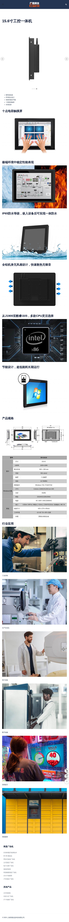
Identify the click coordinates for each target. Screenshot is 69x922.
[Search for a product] (66, 4)
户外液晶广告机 (9, 879)
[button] (32, 88)
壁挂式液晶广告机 (9, 859)
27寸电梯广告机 (9, 899)
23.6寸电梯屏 (8, 875)
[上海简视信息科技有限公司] (34, 4)
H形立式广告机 (8, 896)
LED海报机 (7, 893)
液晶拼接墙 (7, 869)
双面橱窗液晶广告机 (10, 872)
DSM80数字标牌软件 (10, 852)
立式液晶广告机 (9, 862)
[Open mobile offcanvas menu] (3, 4)
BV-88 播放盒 (8, 856)
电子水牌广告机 (9, 866)
